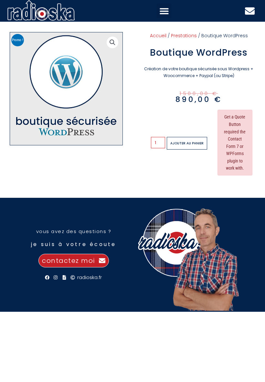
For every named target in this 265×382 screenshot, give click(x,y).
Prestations (184, 35)
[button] (164, 11)
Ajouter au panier (187, 143)
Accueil (158, 35)
